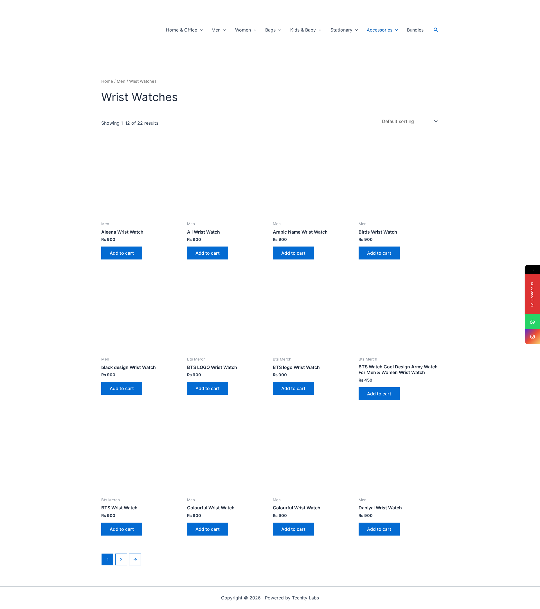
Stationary (341, 30)
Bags (270, 30)
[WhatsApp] (532, 321)
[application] (200, 30)
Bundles (415, 30)
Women (243, 30)
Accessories (379, 30)
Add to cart (122, 253)
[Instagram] (532, 336)
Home (107, 81)
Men (216, 30)
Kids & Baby (303, 30)
